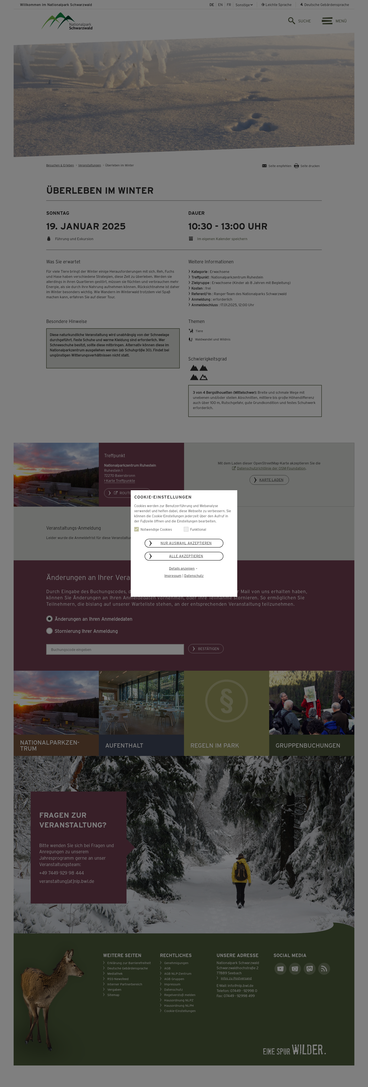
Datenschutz (194, 575)
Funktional (198, 529)
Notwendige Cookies (156, 529)
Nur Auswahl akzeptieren (186, 543)
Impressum (172, 575)
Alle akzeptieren (186, 556)
